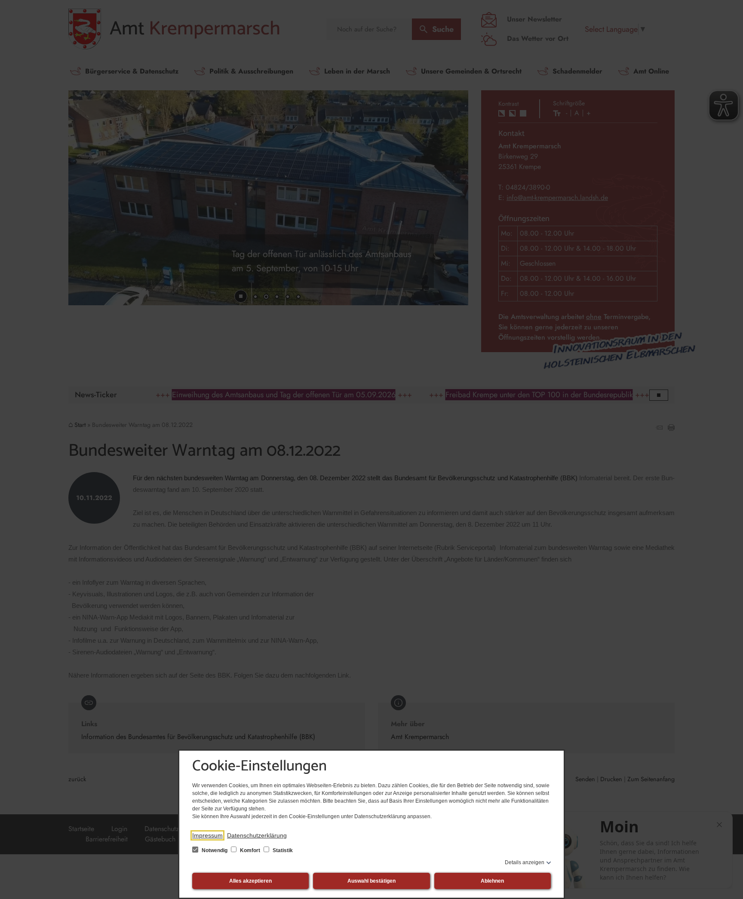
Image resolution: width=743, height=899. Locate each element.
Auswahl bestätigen (371, 881)
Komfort (250, 850)
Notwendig (214, 850)
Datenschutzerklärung (257, 835)
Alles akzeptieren (250, 881)
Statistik (282, 850)
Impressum (207, 835)
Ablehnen (492, 881)
